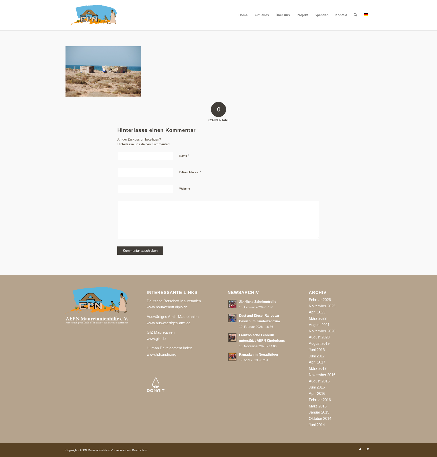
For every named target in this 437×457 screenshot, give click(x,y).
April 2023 (317, 312)
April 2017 (317, 362)
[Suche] (355, 15)
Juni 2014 (317, 425)
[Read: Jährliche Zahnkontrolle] (232, 304)
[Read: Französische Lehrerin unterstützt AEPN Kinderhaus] (232, 337)
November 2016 (322, 375)
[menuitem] (243, 15)
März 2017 (317, 368)
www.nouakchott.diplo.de (167, 307)
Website (184, 188)
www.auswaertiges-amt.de (168, 323)
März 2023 (317, 318)
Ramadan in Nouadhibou (258, 354)
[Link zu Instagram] (368, 449)
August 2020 (319, 337)
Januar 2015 (319, 412)
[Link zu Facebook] (360, 449)
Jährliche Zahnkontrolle (257, 302)
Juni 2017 (317, 356)
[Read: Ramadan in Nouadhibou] (232, 356)
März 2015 (317, 406)
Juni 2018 (317, 350)
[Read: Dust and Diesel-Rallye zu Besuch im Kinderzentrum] (232, 318)
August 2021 (319, 325)
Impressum (122, 450)
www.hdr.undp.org (161, 354)
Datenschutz (140, 450)
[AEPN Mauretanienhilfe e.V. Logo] (93, 15)
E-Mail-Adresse (190, 172)
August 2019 (319, 343)
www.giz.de (156, 338)
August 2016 (319, 381)
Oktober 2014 (320, 418)
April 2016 (317, 393)
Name (184, 155)
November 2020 (322, 331)
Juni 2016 (317, 387)
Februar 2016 (320, 400)
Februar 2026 (320, 300)
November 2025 (322, 306)
